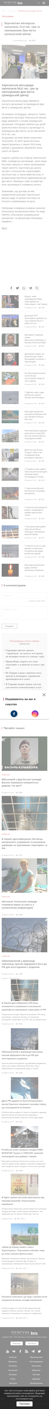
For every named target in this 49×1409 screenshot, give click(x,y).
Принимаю (24, 1404)
